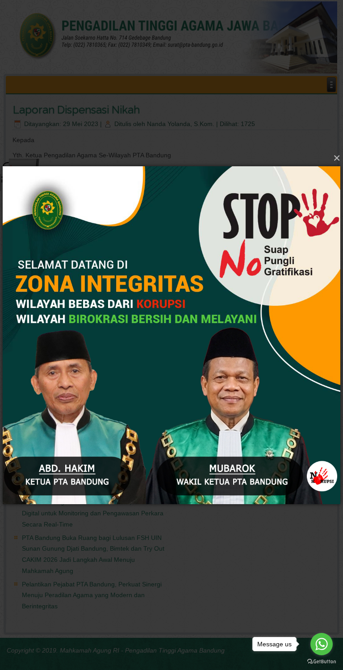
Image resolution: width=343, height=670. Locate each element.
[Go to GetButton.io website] (321, 661)
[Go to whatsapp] (321, 644)
